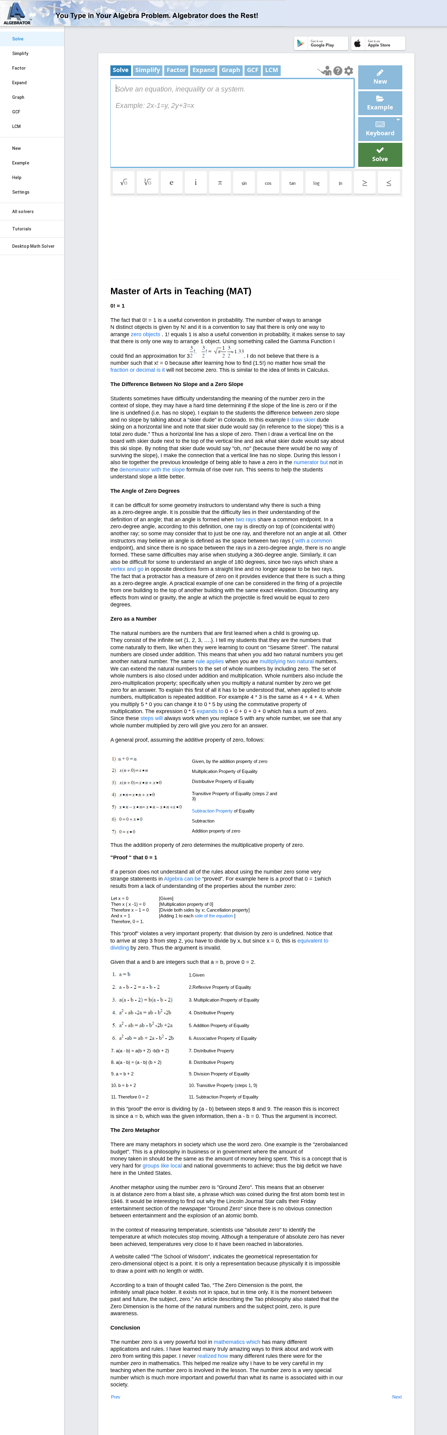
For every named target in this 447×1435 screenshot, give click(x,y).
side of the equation (214, 915)
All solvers (23, 211)
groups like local (162, 1166)
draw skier (302, 420)
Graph (18, 97)
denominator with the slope (152, 470)
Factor (19, 68)
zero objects (145, 334)
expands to (210, 711)
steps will (151, 718)
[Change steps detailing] (348, 70)
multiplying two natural (287, 661)
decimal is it (150, 370)
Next (397, 1396)
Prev (115, 1396)
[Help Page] (337, 70)
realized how (212, 1356)
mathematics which (237, 1342)
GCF (16, 111)
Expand (19, 82)
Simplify (20, 53)
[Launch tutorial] (324, 71)
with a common (313, 541)
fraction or (122, 370)
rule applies (210, 661)
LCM (16, 126)
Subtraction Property (212, 810)
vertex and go (127, 569)
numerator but (311, 462)
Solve (18, 38)
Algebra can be (182, 879)
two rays (246, 519)
